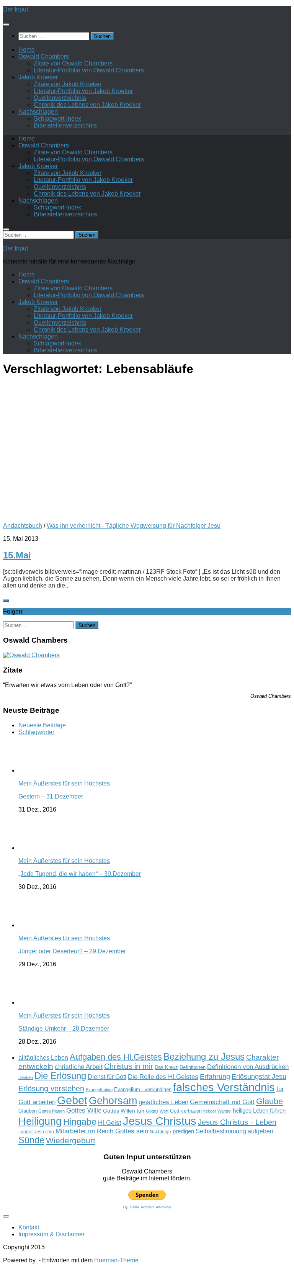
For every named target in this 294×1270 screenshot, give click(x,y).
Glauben (27, 1111)
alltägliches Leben (43, 1057)
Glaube (269, 1101)
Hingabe (79, 1122)
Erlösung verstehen (51, 1088)
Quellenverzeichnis (60, 98)
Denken (25, 1077)
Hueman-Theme (116, 1260)
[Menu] (6, 24)
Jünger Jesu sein (36, 1131)
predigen (183, 1131)
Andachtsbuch (22, 525)
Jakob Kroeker (38, 77)
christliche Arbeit (79, 1066)
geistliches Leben (163, 1101)
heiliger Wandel (217, 1111)
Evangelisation (99, 1089)
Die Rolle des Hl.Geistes (163, 1076)
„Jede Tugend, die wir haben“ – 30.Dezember (79, 874)
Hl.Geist (109, 1122)
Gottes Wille (83, 1110)
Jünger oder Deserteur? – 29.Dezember (72, 951)
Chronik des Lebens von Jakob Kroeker (87, 104)
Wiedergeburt (70, 1140)
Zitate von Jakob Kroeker (67, 84)
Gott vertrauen (186, 1111)
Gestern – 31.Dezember (50, 796)
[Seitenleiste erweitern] (6, 600)
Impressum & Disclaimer (51, 1234)
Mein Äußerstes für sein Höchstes (64, 783)
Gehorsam (113, 1100)
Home (26, 49)
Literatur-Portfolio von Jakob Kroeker (83, 91)
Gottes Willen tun (123, 1111)
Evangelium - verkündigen (143, 1089)
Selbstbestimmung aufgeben (234, 1131)
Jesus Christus (159, 1121)
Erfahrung (215, 1076)
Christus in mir (128, 1066)
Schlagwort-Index (57, 118)
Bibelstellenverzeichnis (65, 125)
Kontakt (28, 1227)
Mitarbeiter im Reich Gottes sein (102, 1131)
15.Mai (17, 555)
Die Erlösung (60, 1076)
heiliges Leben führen (259, 1110)
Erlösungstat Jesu (259, 1076)
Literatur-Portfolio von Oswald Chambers (89, 70)
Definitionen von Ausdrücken (248, 1066)
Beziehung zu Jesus (204, 1056)
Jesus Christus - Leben (237, 1122)
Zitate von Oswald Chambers (73, 63)
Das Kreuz (166, 1067)
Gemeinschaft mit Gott (222, 1101)
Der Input (15, 9)
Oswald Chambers (43, 56)
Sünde (31, 1140)
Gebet (72, 1100)
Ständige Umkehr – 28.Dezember (63, 1028)
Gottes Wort (157, 1111)
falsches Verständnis (224, 1087)
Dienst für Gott (107, 1077)
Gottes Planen (51, 1111)
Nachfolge (160, 1131)
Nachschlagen (38, 111)
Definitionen (193, 1067)
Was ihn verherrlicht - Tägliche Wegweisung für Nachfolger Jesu (133, 525)
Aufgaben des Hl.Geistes (116, 1057)
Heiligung (40, 1121)
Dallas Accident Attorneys (150, 1207)
